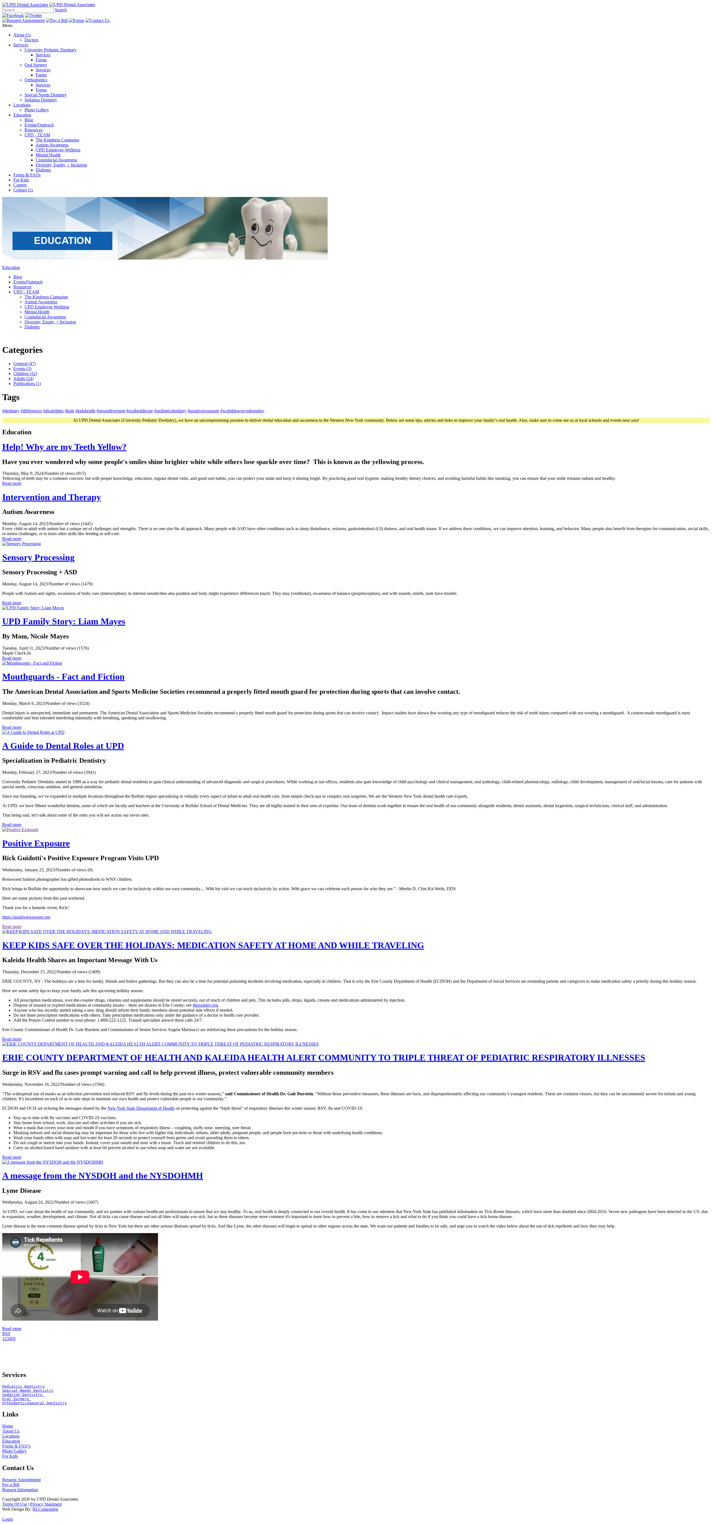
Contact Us (23, 190)
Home (7, 1426)
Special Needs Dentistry (45, 95)
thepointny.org (205, 1005)
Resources (33, 130)
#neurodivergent (111, 410)
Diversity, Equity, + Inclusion (61, 165)
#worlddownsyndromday (242, 410)
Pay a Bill (10, 1484)
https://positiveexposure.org (26, 917)
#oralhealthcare (139, 410)
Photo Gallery (36, 110)
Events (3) (22, 368)
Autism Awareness (52, 145)
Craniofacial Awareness (56, 160)
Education (22, 115)
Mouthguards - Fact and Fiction (63, 677)
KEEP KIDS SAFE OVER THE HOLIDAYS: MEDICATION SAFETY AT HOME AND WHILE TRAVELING (213, 945)
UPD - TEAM (37, 135)
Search (61, 10)
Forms (41, 60)
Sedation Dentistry (40, 100)
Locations (22, 105)
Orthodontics (35, 80)
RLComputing (45, 1509)
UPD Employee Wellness (58, 150)
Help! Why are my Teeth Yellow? (64, 447)
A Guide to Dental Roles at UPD (63, 746)
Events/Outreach (39, 125)
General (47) (24, 363)
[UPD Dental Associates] (25, 4)
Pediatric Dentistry (23, 1386)
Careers (20, 185)
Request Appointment (21, 1479)
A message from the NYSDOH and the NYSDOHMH (102, 1176)
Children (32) (25, 373)
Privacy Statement (46, 1504)
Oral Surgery (35, 65)
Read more (11, 483)
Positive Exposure (36, 843)
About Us (22, 35)
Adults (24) (23, 378)
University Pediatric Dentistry (50, 50)
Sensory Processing (38, 557)
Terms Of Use (14, 1504)
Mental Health (48, 155)
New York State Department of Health (140, 1108)
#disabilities (53, 410)
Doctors (31, 40)
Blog (28, 120)
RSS (6, 1333)
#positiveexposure (203, 410)
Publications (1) (27, 383)
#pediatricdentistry (170, 410)
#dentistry (10, 410)
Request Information (20, 1489)
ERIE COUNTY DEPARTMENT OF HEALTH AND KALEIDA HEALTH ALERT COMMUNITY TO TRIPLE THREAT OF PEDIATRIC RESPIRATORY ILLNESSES (323, 1057)
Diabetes (43, 170)
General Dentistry (48, 1403)
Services (20, 45)
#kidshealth (85, 410)
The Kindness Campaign (57, 140)
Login (7, 1519)
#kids (69, 410)
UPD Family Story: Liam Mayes (63, 621)
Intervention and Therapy (51, 497)
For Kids (21, 180)
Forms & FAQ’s (16, 1446)
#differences (31, 410)
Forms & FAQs (27, 175)
